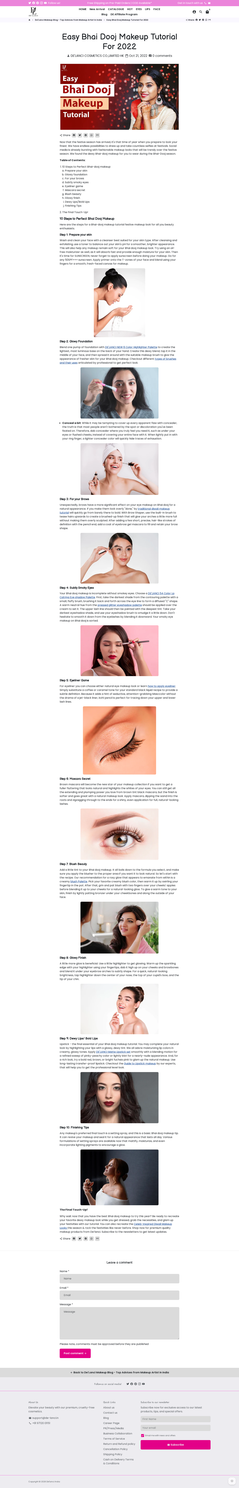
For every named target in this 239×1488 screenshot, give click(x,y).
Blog (104, 14)
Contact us (110, 1413)
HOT (130, 9)
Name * (64, 1271)
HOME (82, 9)
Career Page (111, 1423)
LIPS (147, 9)
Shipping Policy (112, 1454)
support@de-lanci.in (44, 1418)
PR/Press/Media (113, 1428)
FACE (156, 9)
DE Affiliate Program (124, 14)
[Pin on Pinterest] (203, 20)
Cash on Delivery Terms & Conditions (118, 1461)
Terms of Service (114, 1439)
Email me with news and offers (160, 1435)
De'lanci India (53, 1481)
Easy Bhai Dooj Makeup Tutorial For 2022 (127, 20)
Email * (64, 1288)
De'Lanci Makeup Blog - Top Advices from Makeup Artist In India (68, 20)
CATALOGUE (116, 9)
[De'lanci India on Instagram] (41, 3)
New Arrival (97, 9)
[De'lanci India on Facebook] (33, 3)
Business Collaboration (117, 1433)
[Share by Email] (210, 20)
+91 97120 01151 (39, 1423)
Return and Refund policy (119, 1444)
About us (108, 1407)
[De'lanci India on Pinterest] (37, 3)
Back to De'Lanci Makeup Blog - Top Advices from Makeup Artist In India (119, 1372)
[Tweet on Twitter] (200, 20)
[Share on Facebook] (197, 20)
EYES (139, 9)
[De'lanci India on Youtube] (45, 3)
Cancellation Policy (115, 1449)
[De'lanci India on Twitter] (29, 3)
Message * (66, 1304)
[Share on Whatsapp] (206, 20)
